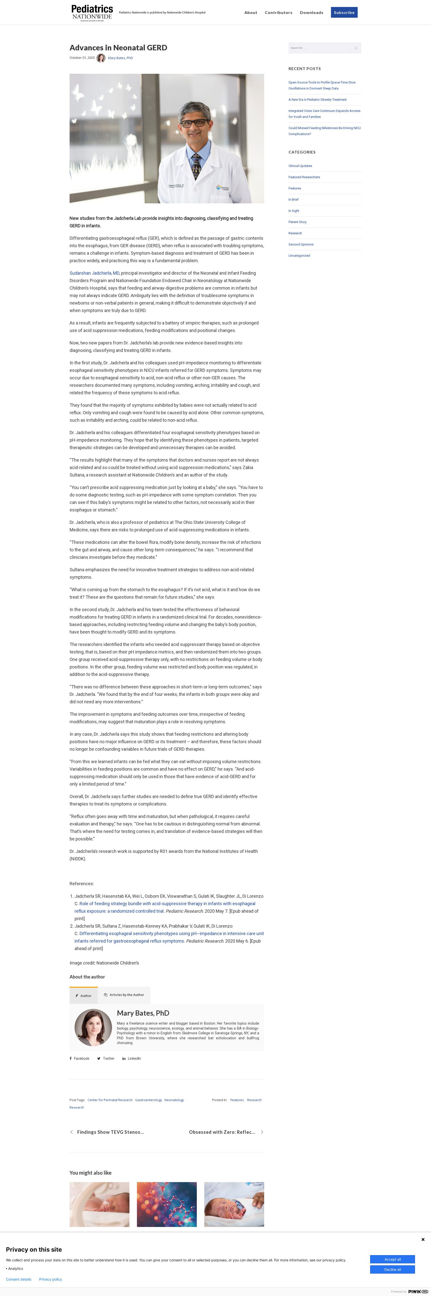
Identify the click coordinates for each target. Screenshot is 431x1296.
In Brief (294, 199)
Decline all (392, 1269)
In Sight (294, 211)
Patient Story (298, 222)
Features (237, 1100)
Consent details (18, 1279)
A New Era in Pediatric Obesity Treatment (318, 99)
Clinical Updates (300, 166)
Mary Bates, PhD (120, 58)
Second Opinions (301, 244)
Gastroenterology (148, 1100)
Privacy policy (50, 1279)
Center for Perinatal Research (110, 1100)
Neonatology (174, 1100)
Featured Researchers (304, 177)
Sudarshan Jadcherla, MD (94, 273)
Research (77, 1107)
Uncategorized (299, 255)
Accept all (393, 1259)
